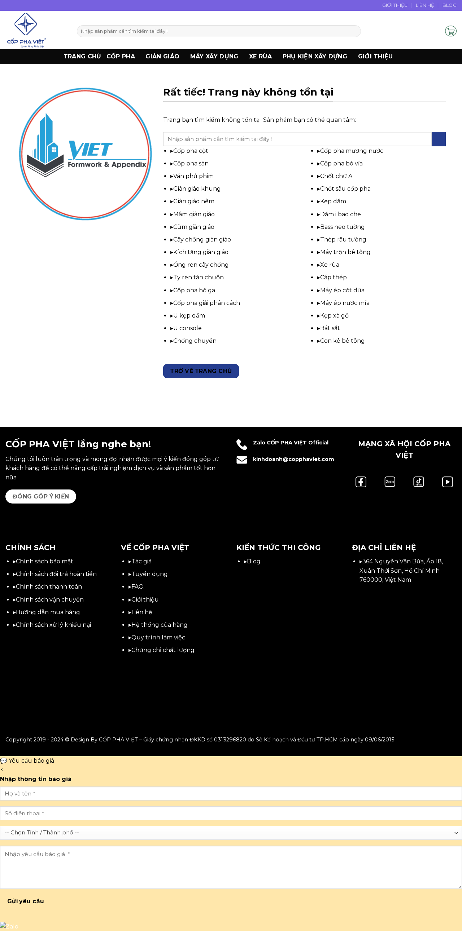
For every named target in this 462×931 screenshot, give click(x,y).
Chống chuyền (195, 340)
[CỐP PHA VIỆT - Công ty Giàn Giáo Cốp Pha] (35, 30)
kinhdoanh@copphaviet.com (293, 459)
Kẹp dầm (333, 201)
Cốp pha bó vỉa (341, 163)
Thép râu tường (343, 239)
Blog (450, 5)
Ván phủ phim (193, 176)
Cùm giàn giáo (193, 226)
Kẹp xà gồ (334, 315)
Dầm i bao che (340, 214)
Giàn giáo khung (197, 188)
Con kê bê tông (342, 340)
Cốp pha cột (190, 150)
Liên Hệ (425, 5)
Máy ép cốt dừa (342, 290)
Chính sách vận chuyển (50, 599)
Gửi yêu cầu (25, 901)
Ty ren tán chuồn (198, 277)
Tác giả (141, 561)
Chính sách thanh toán (49, 586)
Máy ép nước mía (345, 303)
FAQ (137, 586)
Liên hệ (141, 612)
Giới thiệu (375, 56)
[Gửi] (354, 31)
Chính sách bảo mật (44, 561)
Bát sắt (330, 328)
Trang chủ (82, 56)
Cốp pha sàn (191, 163)
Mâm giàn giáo (194, 214)
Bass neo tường (342, 226)
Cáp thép (333, 277)
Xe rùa (329, 264)
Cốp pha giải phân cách (206, 303)
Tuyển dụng (149, 574)
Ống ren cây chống (201, 264)
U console (187, 328)
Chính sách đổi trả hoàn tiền (56, 574)
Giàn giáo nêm (193, 201)
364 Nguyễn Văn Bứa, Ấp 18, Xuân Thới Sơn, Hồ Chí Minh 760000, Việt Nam (401, 570)
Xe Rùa (260, 56)
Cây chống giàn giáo (202, 239)
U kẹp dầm (189, 315)
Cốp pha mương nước (351, 150)
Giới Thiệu (395, 5)
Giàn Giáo (162, 56)
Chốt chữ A (336, 176)
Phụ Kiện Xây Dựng (315, 56)
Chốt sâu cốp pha (345, 188)
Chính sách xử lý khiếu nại (53, 624)
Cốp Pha (120, 56)
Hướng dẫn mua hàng (48, 612)
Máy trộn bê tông (345, 252)
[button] (436, 31)
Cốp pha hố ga (194, 290)
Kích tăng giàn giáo (200, 252)
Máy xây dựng (214, 56)
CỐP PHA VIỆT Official (297, 442)
